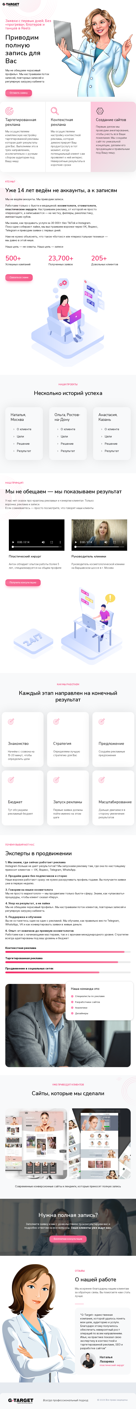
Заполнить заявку (22, 757)
